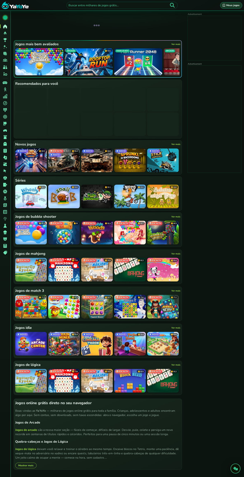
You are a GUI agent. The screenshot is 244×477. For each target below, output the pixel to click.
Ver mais (175, 44)
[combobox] (122, 5)
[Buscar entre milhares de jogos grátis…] (172, 5)
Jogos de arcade (26, 430)
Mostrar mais (26, 465)
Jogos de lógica (25, 449)
